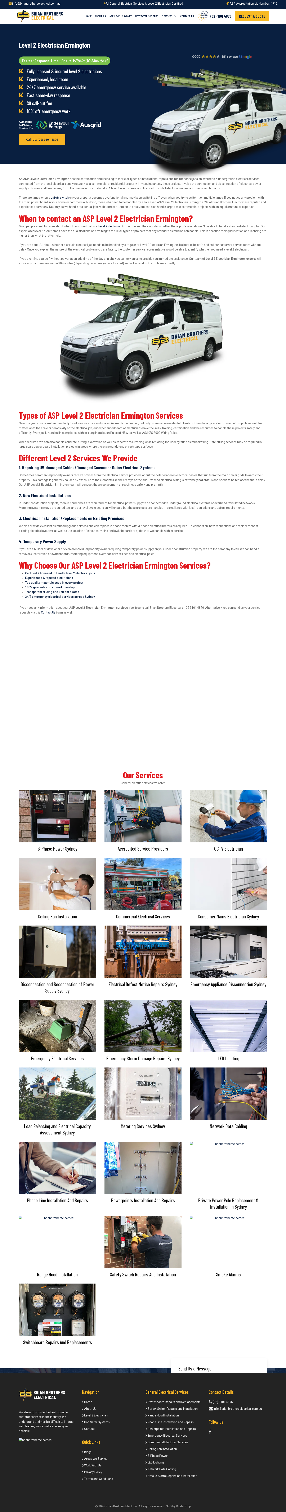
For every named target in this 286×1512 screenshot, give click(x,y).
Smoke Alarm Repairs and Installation (172, 1476)
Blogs (87, 1452)
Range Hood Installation (163, 1415)
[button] (222, 57)
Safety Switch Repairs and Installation (172, 1408)
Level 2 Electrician (109, 226)
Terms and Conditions (98, 1479)
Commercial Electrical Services (167, 1442)
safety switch (60, 197)
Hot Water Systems (97, 1422)
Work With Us (92, 1465)
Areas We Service (95, 1458)
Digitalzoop (183, 1506)
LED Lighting (155, 1462)
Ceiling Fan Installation (162, 1449)
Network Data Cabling (161, 1469)
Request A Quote (252, 16)
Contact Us (48, 612)
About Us (90, 1408)
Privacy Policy (93, 1472)
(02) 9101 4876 (222, 1402)
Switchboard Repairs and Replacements (174, 1402)
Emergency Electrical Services (167, 1435)
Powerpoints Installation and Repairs (171, 1429)
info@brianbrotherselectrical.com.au (36, 3)
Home (88, 1402)
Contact (89, 1429)
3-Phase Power (157, 1455)
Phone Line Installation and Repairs (170, 1422)
